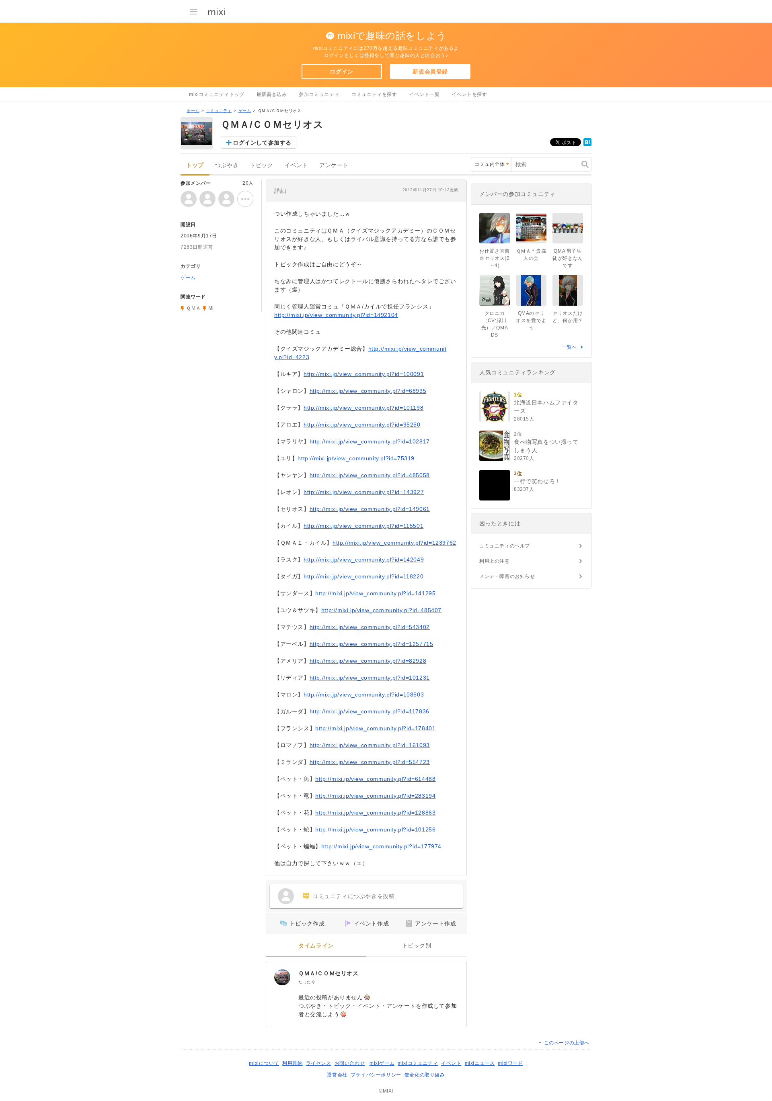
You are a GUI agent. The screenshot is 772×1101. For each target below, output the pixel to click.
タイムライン (316, 946)
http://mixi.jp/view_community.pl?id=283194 (375, 796)
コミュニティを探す (374, 94)
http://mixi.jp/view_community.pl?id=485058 (370, 475)
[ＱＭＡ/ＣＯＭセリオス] (282, 977)
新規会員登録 (430, 71)
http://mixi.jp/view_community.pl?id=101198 (363, 407)
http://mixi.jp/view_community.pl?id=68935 (368, 391)
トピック (261, 165)
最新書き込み (272, 94)
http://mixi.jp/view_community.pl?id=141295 (375, 593)
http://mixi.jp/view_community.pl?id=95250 (362, 424)
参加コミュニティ (319, 94)
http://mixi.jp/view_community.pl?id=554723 (370, 762)
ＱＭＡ (193, 308)
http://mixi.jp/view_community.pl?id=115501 (363, 526)
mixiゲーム (382, 1063)
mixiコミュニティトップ (216, 94)
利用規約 (292, 1063)
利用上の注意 (494, 561)
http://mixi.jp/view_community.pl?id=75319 (356, 458)
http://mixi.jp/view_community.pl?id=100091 (364, 374)
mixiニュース (480, 1063)
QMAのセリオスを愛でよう (531, 320)
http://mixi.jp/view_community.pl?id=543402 (370, 627)
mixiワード (510, 1063)
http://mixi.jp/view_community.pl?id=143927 (364, 492)
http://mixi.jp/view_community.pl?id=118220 (363, 576)
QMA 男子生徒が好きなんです (567, 258)
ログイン (341, 71)
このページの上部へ (566, 1043)
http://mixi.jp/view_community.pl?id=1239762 (394, 542)
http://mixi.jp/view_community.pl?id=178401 (375, 728)
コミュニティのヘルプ (504, 546)
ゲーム (244, 110)
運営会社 (337, 1075)
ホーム (193, 110)
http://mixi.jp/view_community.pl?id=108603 (364, 694)
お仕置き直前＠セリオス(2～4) (494, 258)
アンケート (334, 165)
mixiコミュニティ (418, 1063)
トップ (195, 165)
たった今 (306, 982)
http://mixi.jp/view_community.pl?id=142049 (364, 559)
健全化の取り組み (424, 1075)
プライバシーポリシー (376, 1075)
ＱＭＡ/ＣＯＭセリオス (328, 973)
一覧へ (569, 347)
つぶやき (226, 165)
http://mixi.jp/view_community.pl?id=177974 (381, 846)
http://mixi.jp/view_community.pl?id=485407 (381, 610)
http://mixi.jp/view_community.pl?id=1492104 (336, 315)
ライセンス (318, 1063)
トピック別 (416, 946)
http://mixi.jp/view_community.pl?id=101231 (370, 677)
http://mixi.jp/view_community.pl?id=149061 (370, 509)
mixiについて (264, 1063)
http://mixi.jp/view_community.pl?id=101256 (375, 829)
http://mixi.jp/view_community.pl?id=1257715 (371, 644)
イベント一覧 (424, 94)
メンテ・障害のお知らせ (507, 576)
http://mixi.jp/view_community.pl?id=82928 (368, 661)
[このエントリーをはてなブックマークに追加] (587, 144)
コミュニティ (219, 110)
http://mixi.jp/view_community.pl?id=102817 (370, 441)
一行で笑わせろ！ (537, 481)
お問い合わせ (350, 1063)
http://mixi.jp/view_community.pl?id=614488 (375, 779)
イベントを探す (469, 94)
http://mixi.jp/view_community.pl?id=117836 (369, 711)
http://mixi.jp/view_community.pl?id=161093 (370, 745)
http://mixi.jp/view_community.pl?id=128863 (375, 812)
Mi (211, 308)
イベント (296, 165)
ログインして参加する (262, 142)
